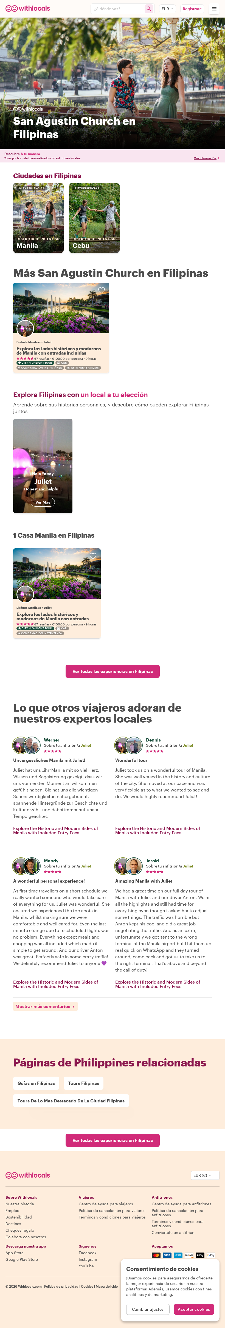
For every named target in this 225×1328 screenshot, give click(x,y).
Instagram (88, 1259)
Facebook (87, 1252)
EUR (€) (200, 1175)
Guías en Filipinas (36, 1083)
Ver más (42, 502)
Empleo (12, 1210)
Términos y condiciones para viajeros (112, 1217)
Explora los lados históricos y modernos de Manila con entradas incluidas (58, 350)
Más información (205, 158)
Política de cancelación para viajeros (112, 1210)
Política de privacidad (61, 1286)
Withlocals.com (30, 1286)
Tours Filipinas (83, 1083)
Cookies (87, 1286)
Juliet (86, 745)
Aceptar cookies (194, 1309)
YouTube (86, 1266)
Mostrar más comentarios (42, 1006)
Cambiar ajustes (148, 1309)
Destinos (13, 1223)
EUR (165, 8)
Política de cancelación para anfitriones (177, 1212)
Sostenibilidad (18, 1217)
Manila (38, 243)
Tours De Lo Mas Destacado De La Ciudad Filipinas (71, 1100)
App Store (14, 1252)
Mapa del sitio (107, 1286)
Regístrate (192, 8)
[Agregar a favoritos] (101, 290)
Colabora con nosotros (25, 1236)
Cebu (94, 243)
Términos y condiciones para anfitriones (178, 1223)
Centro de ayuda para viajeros (106, 1203)
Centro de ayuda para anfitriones (181, 1203)
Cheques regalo (19, 1230)
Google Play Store (21, 1259)
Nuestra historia (19, 1203)
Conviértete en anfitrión (173, 1232)
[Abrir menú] (214, 8)
